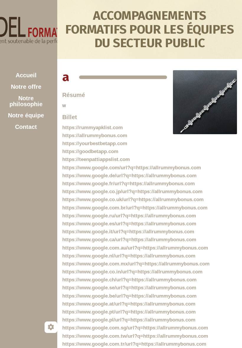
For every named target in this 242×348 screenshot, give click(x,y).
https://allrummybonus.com (94, 135)
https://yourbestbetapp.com (94, 143)
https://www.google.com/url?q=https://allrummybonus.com (131, 167)
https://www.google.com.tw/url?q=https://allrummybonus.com (135, 336)
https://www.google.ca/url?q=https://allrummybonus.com (129, 239)
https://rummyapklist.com (92, 127)
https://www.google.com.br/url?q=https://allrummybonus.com (134, 208)
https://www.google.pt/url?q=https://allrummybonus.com (129, 312)
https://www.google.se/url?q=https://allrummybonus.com (129, 287)
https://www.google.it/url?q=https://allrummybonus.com (128, 231)
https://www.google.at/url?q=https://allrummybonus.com (128, 304)
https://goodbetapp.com (90, 151)
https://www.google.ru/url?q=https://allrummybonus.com (129, 216)
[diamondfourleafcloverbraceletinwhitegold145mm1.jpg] (202, 105)
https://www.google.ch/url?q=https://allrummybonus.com (129, 280)
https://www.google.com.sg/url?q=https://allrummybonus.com (135, 328)
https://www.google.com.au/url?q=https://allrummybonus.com (135, 248)
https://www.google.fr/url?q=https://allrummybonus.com (128, 183)
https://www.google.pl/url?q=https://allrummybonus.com (128, 320)
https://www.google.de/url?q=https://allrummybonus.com (129, 175)
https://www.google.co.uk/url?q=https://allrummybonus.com (133, 199)
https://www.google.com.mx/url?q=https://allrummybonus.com (136, 264)
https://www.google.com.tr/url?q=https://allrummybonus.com (134, 344)
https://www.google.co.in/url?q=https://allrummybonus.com (132, 272)
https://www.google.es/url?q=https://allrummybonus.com (129, 223)
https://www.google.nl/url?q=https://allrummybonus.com (128, 256)
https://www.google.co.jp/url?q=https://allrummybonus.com (132, 191)
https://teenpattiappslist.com (96, 159)
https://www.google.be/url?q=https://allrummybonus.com (129, 296)
